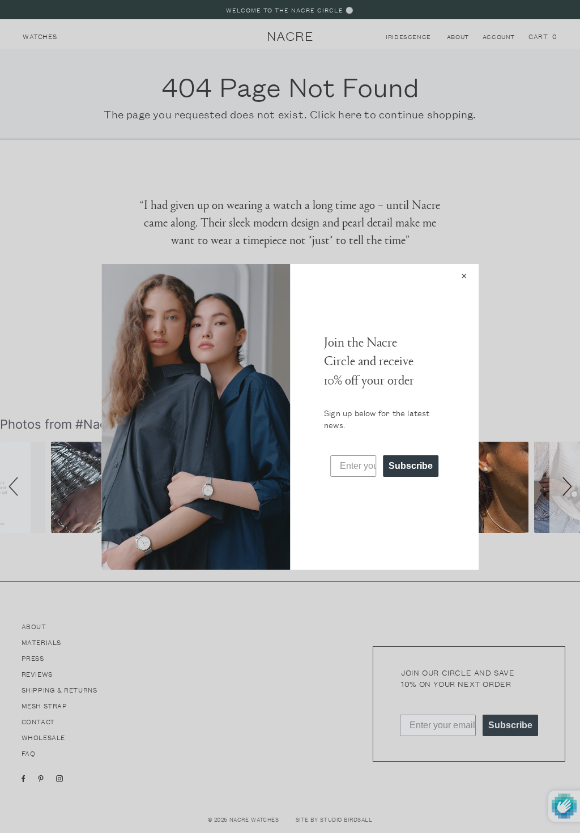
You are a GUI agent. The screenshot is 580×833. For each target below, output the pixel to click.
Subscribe (411, 466)
